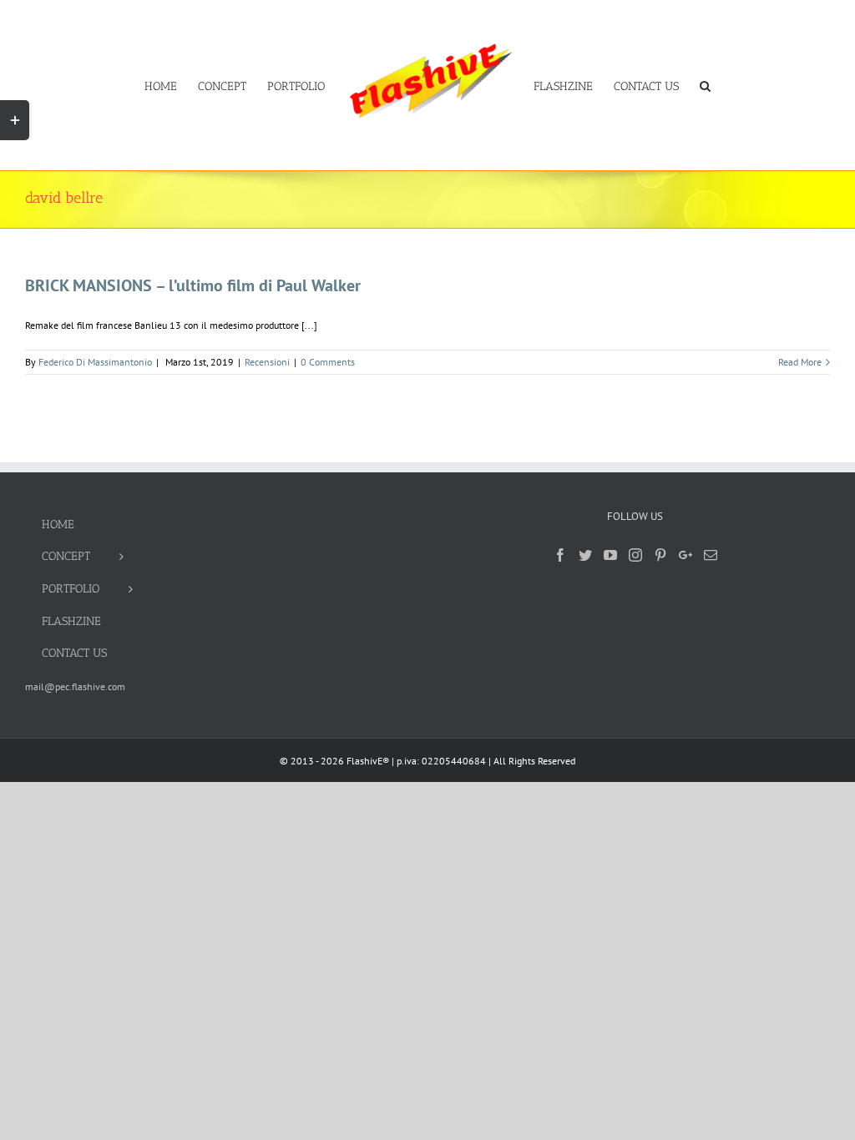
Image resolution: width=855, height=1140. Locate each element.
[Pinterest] (660, 555)
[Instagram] (635, 555)
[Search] (705, 85)
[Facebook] (560, 555)
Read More (800, 362)
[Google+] (685, 555)
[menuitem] (171, 85)
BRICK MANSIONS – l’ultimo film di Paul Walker (193, 285)
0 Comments (328, 362)
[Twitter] (585, 555)
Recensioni (267, 362)
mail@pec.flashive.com (75, 686)
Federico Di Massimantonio (95, 362)
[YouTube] (610, 555)
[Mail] (710, 555)
